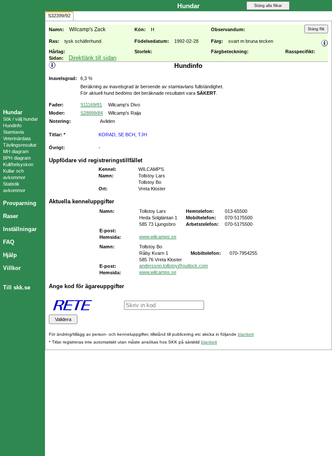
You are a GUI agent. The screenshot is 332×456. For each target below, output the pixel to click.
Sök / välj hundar (20, 119)
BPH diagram (17, 158)
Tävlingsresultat (19, 145)
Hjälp (10, 255)
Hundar (12, 112)
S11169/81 (91, 104)
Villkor (12, 268)
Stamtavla (13, 132)
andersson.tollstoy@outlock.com (173, 265)
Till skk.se (16, 287)
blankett (246, 334)
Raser (10, 216)
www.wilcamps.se (157, 236)
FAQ (8, 242)
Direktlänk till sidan (92, 58)
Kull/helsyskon (18, 164)
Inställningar (20, 229)
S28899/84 (91, 113)
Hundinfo (12, 125)
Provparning (19, 203)
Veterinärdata (17, 138)
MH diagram (16, 151)
